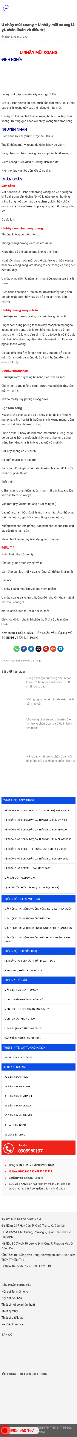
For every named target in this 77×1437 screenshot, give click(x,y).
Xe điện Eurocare (12, 1324)
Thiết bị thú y (9, 1311)
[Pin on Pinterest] (46, 649)
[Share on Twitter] (31, 649)
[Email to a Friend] (39, 649)
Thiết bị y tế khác (12, 1317)
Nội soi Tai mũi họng (14, 1291)
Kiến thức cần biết (25, 660)
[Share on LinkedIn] (60, 649)
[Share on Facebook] (24, 649)
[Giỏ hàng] (72, 8)
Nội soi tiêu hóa (11, 1298)
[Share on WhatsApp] (16, 649)
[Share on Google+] (53, 649)
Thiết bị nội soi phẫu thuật (18, 1304)
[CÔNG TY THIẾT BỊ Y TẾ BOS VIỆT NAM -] (39, 8)
